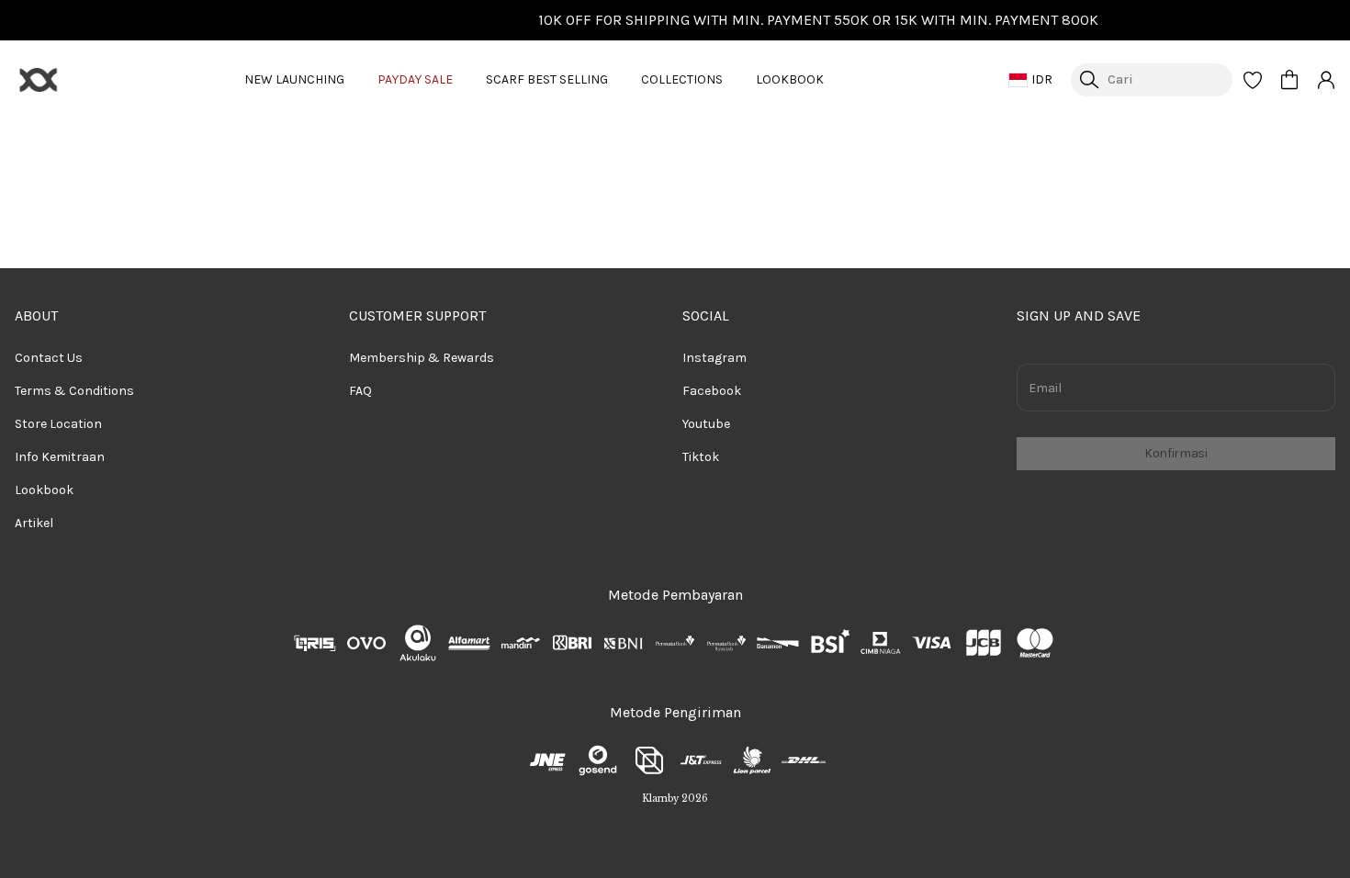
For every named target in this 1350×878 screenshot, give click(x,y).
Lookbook (44, 490)
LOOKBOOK (790, 79)
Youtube (706, 424)
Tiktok (700, 457)
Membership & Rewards (421, 358)
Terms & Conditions (74, 391)
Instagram (714, 358)
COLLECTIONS (682, 79)
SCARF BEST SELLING (547, 79)
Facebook (711, 391)
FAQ (360, 391)
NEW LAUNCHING (294, 79)
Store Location (58, 424)
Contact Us (49, 358)
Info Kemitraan (60, 457)
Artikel (34, 523)
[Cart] (1289, 79)
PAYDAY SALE (415, 79)
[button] (1252, 79)
